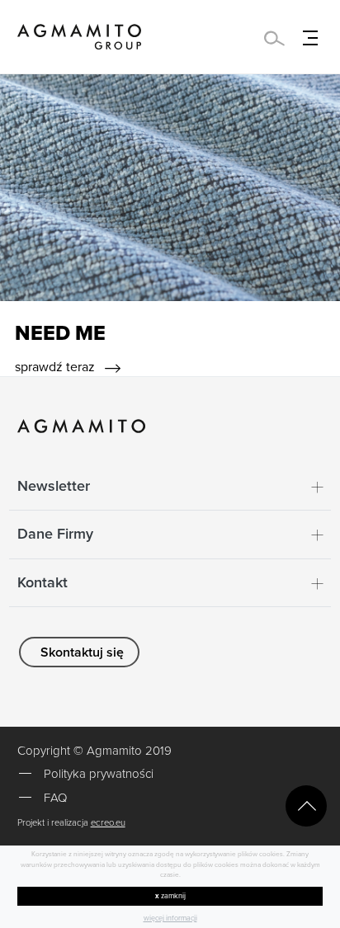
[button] (170, 487)
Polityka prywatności (98, 773)
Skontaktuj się (82, 652)
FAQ (55, 797)
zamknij (170, 896)
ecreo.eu (108, 822)
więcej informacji (170, 918)
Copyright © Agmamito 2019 (94, 750)
